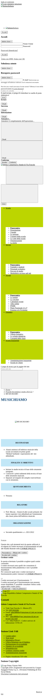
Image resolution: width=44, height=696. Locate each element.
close (4, 204)
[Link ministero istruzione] (11, 4)
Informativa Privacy (13, 640)
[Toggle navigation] (19, 193)
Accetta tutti (9, 555)
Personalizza (6, 553)
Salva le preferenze (19, 589)
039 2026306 (14, 610)
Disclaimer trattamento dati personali (14, 674)
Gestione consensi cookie (15, 651)
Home (8, 390)
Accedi (4, 32)
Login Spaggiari (18, 89)
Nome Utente (28, 44)
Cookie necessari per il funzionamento (15, 580)
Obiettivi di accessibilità (14, 646)
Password (26, 46)
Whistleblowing (11, 648)
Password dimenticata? (9, 50)
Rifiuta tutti (20, 553)
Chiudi (4, 104)
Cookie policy (11, 636)
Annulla (4, 162)
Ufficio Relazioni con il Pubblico (18, 642)
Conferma (12, 162)
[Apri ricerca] (24, 175)
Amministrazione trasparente (16, 653)
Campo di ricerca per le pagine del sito (15, 367)
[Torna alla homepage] (22, 165)
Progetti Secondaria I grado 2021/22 (19, 392)
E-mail (25, 80)
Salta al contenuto (7, 2)
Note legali (10, 638)
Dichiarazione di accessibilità (16, 644)
